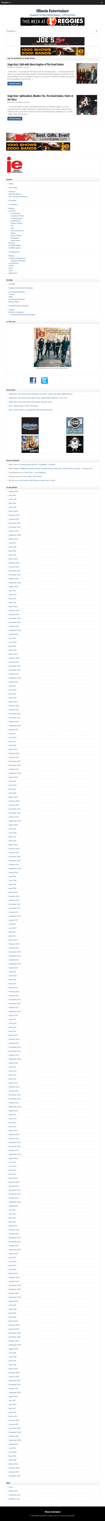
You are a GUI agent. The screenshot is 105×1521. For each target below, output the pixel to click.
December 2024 (15, 571)
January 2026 (14, 519)
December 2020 (15, 761)
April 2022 (12, 698)
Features (12, 243)
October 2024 (14, 579)
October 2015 (14, 1007)
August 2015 (13, 1015)
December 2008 (15, 1333)
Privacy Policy (14, 302)
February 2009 (14, 1325)
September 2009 (15, 1297)
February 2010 (14, 1277)
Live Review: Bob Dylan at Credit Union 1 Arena (37, 480)
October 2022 (14, 674)
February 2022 (14, 706)
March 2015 (13, 1035)
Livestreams (13, 204)
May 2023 (12, 646)
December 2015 (15, 1000)
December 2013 (15, 1095)
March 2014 (13, 1083)
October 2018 (14, 865)
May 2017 (12, 932)
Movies (11, 266)
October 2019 (14, 817)
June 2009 (13, 1309)
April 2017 (12, 936)
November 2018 (15, 861)
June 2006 (13, 1452)
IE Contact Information (17, 292)
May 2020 (12, 789)
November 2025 (15, 527)
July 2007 (12, 1400)
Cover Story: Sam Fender (32, 476)
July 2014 (12, 1067)
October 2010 (14, 1246)
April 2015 (12, 1031)
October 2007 (14, 1389)
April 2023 (12, 650)
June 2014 (13, 1071)
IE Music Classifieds (16, 312)
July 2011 (12, 1210)
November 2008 (15, 1337)
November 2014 (15, 1051)
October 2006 (14, 1436)
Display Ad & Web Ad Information (21, 288)
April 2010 (12, 1269)
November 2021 (15, 718)
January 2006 (14, 1472)
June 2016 (13, 976)
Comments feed (14, 1495)
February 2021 (14, 753)
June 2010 (13, 1262)
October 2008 (14, 1341)
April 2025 (12, 555)
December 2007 (15, 1381)
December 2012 (15, 1142)
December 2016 (15, 952)
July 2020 (12, 781)
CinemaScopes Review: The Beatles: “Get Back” (38, 465)
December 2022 (15, 666)
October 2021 (14, 722)
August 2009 (13, 1301)
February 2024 (14, 610)
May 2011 (12, 1218)
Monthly (11, 208)
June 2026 (13, 499)
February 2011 (14, 1230)
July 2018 (12, 876)
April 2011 (12, 1222)
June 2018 (13, 880)
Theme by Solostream (67, 1515)
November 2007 (15, 1385)
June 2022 (13, 690)
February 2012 (14, 1182)
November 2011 (15, 1194)
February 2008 (14, 1373)
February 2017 (14, 944)
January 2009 (14, 1329)
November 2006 (15, 1432)
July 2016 (12, 972)
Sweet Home (15, 240)
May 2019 (12, 837)
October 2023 (14, 626)
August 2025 (13, 539)
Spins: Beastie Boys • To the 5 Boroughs (23, 406)
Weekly (11, 256)
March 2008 (13, 1369)
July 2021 (12, 734)
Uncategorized (14, 252)
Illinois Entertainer (52, 10)
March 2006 (13, 1464)
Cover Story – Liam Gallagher (35, 473)
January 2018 (14, 900)
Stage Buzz (13, 273)
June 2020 (13, 785)
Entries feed (13, 1491)
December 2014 (15, 1047)
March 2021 (13, 749)
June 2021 (13, 738)
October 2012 (14, 1150)
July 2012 (12, 1162)
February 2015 (14, 1039)
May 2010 (12, 1266)
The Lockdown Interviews (18, 197)
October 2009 (14, 1293)
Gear (12, 228)
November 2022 (15, 670)
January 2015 (14, 1043)
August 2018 (13, 873)
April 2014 (12, 1079)
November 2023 (15, 622)
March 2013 (13, 1131)
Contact (11, 294)
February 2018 (14, 896)
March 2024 (13, 607)
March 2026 (13, 511)
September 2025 (15, 535)
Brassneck (11, 67)
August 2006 (13, 1444)
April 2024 (12, 603)
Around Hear (15, 213)
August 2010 (13, 1254)
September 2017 (15, 916)
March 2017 (13, 940)
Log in (11, 1487)
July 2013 (12, 1115)
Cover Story (13, 188)
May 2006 (12, 1456)
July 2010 (12, 1258)
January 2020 (14, 805)
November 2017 (15, 908)
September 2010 (15, 1250)
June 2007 (13, 1404)
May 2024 (12, 599)
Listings (11, 310)
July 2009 (12, 1305)
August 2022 (13, 682)
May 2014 (12, 1075)
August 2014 (13, 1063)
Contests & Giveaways (17, 258)
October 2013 (14, 1103)
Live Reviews (14, 263)
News (11, 268)
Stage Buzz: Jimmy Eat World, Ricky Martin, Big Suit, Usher (30, 402)
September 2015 (15, 1011)
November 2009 (15, 1289)
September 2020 (15, 773)
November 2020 (15, 765)
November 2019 (15, 813)
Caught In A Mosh (17, 216)
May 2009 (12, 1313)
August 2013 (13, 1111)
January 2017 (14, 948)
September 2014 (15, 1059)
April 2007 (12, 1412)
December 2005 (15, 1476)
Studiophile (15, 238)
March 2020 (13, 797)
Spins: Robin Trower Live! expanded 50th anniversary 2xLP (31, 410)
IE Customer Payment (17, 299)
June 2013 (13, 1119)
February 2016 (14, 992)
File (12, 226)
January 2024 (14, 614)
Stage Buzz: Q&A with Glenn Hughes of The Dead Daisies (35, 64)
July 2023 (12, 638)
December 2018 (15, 857)
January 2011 (14, 1234)
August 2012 (13, 1158)
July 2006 (12, 1448)
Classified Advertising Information (23, 315)
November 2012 (15, 1146)
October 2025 (14, 531)
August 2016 (13, 968)
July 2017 (12, 924)
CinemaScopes (16, 218)
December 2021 (15, 714)
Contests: (12, 284)
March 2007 (13, 1416)
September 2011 (15, 1202)
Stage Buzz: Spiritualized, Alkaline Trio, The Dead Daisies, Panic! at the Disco (40, 97)
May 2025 (12, 551)
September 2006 (15, 1440)
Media (13, 233)
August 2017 (13, 920)
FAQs (11, 297)
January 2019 (14, 853)
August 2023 (13, 634)
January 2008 (14, 1377)
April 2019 (12, 841)
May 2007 (12, 1408)
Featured (12, 192)
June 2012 (13, 1166)
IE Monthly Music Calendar (19, 306)
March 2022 (13, 702)
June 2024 (13, 595)
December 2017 (15, 904)
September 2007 (15, 1393)
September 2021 (15, 726)
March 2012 (13, 1178)
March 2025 (13, 559)
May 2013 (12, 1123)
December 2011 (15, 1190)
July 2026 (12, 495)
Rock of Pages (16, 236)
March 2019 (13, 845)
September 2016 (15, 964)
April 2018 (12, 888)
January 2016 (14, 996)
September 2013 (15, 1107)
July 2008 (12, 1353)
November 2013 (15, 1099)
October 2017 (14, 912)
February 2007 (14, 1420)
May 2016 (12, 980)
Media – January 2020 (84, 469)
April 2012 (12, 1174)
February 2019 (14, 849)
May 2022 (12, 694)
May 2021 (12, 741)
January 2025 (14, 567)
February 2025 (14, 563)
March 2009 (13, 1321)
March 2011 (13, 1226)
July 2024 (12, 591)
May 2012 (12, 1170)
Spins (11, 271)
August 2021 (13, 730)
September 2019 (15, 821)
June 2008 (13, 1357)
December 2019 (15, 809)
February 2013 (14, 1135)
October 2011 (14, 1198)
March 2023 (13, 654)
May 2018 (12, 884)
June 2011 (12, 1214)
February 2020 (14, 801)
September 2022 (15, 678)
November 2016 (15, 956)
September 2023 (15, 630)
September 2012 (15, 1154)
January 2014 (14, 1091)
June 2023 (13, 642)
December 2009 (15, 1285)
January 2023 (14, 662)
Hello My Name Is (15, 194)
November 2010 (15, 1242)
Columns (12, 211)
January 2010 (14, 1281)
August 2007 (13, 1397)
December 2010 (15, 1238)
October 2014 (14, 1055)
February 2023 (14, 658)
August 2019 (13, 825)
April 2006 (12, 1460)
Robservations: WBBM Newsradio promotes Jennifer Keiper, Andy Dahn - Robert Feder (41, 469)
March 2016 (13, 988)
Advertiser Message (18, 261)
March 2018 (13, 892)
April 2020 (12, 793)
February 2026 (14, 515)
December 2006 (15, 1428)
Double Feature (16, 223)
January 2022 (14, 710)
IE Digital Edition (15, 245)
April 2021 (12, 745)
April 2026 (12, 507)
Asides (11, 184)
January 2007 (14, 1424)
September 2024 (15, 583)
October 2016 (14, 960)
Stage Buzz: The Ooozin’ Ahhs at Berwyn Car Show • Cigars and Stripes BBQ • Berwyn (41, 394)
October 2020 (14, 769)
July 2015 (12, 1019)
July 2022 (12, 686)
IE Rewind (12, 201)
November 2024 (15, 575)
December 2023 (15, 618)
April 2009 (12, 1317)
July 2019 (12, 829)
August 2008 (13, 1349)
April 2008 (12, 1365)
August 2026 (13, 491)
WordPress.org (14, 1499)
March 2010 (13, 1273)
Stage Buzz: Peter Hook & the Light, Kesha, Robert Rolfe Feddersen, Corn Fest (38, 398)
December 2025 (15, 523)
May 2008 (12, 1361)
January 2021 (14, 757)
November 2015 (15, 1004)
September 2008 (15, 1345)
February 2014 (14, 1087)
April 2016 (12, 984)
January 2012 (14, 1186)
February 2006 (14, 1468)
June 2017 (13, 928)
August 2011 (13, 1206)
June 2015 (13, 1023)
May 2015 (12, 1027)
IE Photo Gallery (15, 248)
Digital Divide (16, 221)
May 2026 (12, 503)
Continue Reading (15, 84)
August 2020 (13, 777)
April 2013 (12, 1127)
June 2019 (13, 833)
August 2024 (13, 587)
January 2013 (14, 1138)
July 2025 (12, 543)
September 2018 (15, 869)
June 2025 (13, 547)
